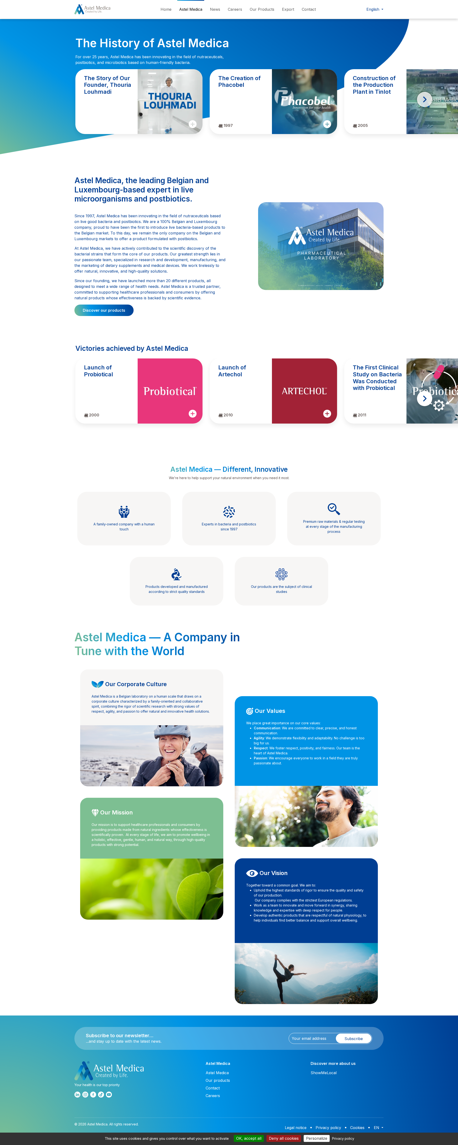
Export (288, 9)
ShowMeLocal (324, 1072)
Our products (218, 1080)
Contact (309, 9)
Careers (235, 9)
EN (377, 1127)
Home (166, 9)
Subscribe (353, 1038)
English (373, 9)
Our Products (262, 9)
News (215, 9)
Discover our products (104, 310)
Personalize (316, 1138)
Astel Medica (190, 9)
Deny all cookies (284, 1138)
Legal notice (296, 1127)
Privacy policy (328, 1127)
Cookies (357, 1127)
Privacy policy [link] (343, 1138)
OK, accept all (248, 1138)
